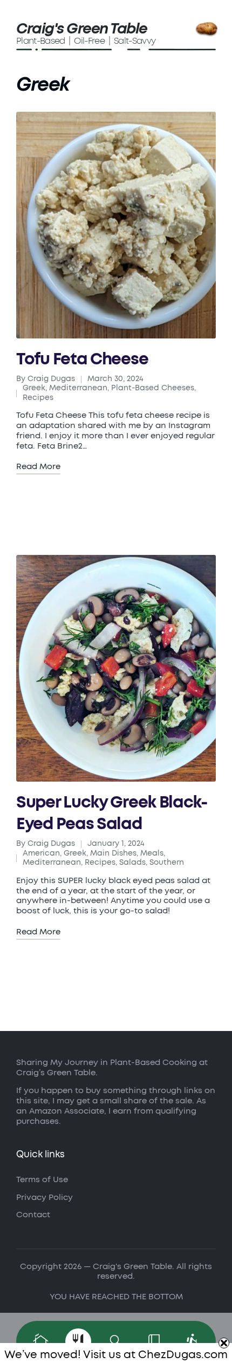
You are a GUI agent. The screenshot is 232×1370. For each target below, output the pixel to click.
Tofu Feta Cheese (82, 359)
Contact (33, 1215)
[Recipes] (78, 1341)
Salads (132, 862)
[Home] (40, 1341)
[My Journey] (191, 1341)
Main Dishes (113, 853)
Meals (151, 853)
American (41, 853)
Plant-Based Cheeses (152, 388)
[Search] (116, 1341)
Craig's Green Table (81, 29)
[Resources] (154, 1341)
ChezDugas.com (183, 1354)
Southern (166, 862)
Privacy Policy (44, 1197)
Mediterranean (78, 388)
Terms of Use (42, 1180)
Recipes (38, 398)
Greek (34, 388)
